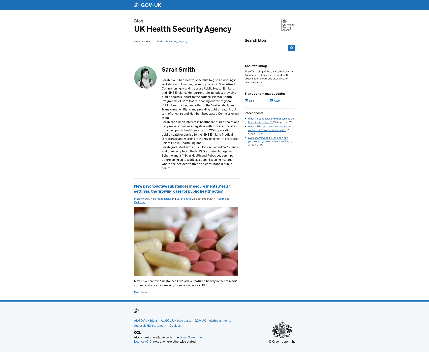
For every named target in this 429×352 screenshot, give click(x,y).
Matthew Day (141, 198)
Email (252, 100)
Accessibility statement (150, 326)
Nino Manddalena (160, 198)
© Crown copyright (282, 341)
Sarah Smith (183, 198)
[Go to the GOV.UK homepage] (147, 5)
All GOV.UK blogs (146, 320)
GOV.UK (200, 320)
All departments (220, 320)
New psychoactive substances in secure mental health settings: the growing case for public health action (182, 189)
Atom (277, 100)
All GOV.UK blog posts (176, 320)
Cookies (175, 326)
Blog (138, 21)
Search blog (255, 40)
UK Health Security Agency (182, 29)
